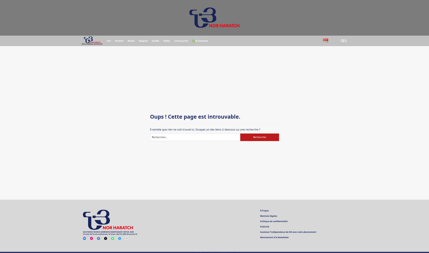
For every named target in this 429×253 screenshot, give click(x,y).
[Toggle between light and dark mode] (344, 40)
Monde (131, 40)
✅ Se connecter (200, 40)
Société (155, 40)
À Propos (264, 211)
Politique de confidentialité (274, 221)
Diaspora (143, 40)
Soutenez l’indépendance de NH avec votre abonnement (288, 232)
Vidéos (166, 40)
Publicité (264, 227)
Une (109, 40)
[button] (334, 41)
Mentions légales (268, 216)
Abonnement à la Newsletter (274, 237)
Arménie (119, 40)
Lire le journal (181, 40)
